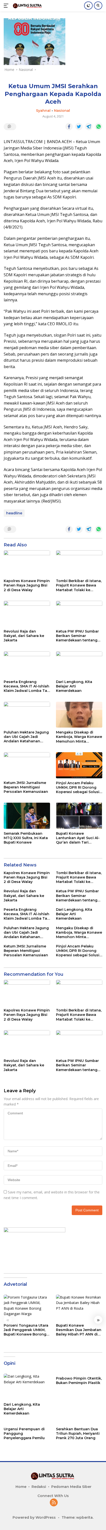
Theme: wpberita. (77, 1517)
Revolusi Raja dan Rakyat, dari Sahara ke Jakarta (24, 635)
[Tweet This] (79, 126)
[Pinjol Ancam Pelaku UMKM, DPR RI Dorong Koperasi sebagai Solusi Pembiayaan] (79, 765)
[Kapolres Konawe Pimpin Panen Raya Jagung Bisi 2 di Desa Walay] (27, 563)
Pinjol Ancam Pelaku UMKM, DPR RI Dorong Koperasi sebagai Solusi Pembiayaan (77, 787)
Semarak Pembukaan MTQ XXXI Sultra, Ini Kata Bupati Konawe (26, 838)
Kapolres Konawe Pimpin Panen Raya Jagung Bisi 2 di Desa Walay (27, 585)
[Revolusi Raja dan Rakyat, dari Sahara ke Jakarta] (27, 614)
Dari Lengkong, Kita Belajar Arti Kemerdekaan (74, 686)
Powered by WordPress (34, 1517)
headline (14, 513)
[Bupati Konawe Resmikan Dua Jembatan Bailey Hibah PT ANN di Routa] (79, 1308)
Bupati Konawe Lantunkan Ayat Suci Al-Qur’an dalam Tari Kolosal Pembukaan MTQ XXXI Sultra (79, 838)
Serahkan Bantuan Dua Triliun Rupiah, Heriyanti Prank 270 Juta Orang (78, 1433)
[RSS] (54, 1502)
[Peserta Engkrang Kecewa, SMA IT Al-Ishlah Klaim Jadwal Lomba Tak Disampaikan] (27, 664)
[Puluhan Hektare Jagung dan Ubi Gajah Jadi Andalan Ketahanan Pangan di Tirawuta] (27, 715)
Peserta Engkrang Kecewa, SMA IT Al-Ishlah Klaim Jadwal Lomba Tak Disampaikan (26, 686)
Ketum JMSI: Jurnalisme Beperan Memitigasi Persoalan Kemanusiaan (26, 787)
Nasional (62, 110)
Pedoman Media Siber (71, 1486)
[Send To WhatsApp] (98, 126)
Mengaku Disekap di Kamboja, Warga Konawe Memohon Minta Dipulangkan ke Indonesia (79, 737)
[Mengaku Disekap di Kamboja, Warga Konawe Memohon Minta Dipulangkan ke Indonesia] (79, 715)
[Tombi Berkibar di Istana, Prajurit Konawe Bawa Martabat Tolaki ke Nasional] (79, 563)
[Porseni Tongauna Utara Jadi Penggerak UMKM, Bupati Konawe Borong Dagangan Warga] (27, 1308)
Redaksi (39, 1486)
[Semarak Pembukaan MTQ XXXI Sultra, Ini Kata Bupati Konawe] (27, 816)
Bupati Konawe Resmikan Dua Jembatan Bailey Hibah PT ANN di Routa (78, 1330)
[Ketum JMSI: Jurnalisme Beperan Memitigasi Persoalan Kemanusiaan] (27, 765)
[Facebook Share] (69, 126)
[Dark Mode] (88, 5)
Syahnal (43, 110)
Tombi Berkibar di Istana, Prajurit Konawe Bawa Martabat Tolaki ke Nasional (79, 585)
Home (21, 1486)
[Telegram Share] (88, 126)
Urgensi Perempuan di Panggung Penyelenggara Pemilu (24, 1433)
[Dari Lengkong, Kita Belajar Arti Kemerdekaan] (79, 664)
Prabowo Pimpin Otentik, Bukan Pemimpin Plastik (79, 1380)
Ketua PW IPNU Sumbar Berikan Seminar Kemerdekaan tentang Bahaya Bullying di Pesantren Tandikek (77, 636)
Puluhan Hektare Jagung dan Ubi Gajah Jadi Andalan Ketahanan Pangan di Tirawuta (26, 737)
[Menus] (7, 5)
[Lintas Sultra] (27, 5)
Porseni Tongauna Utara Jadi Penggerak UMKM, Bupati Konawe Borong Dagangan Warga (26, 1330)
